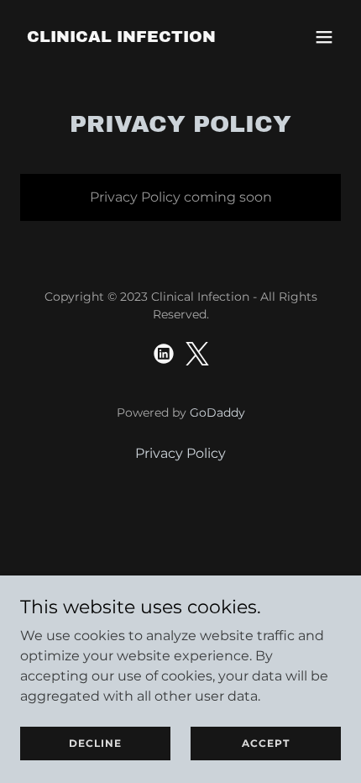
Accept (266, 743)
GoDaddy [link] (217, 412)
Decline (95, 743)
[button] (324, 37)
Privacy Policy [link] (180, 453)
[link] (121, 37)
